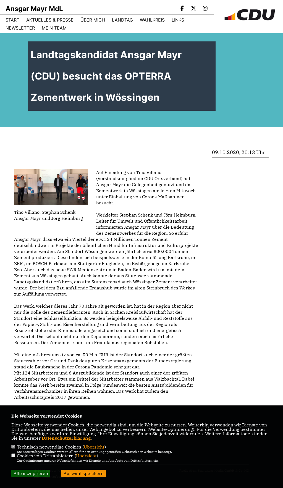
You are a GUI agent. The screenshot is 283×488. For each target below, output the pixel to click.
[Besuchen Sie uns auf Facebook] (182, 8)
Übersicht (94, 447)
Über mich (92, 20)
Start (12, 20)
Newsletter (20, 28)
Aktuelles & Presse (50, 20)
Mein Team (54, 28)
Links (178, 20)
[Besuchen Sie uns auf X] (193, 8)
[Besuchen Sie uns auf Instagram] (205, 8)
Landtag (122, 20)
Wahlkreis (152, 20)
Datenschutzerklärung (66, 438)
